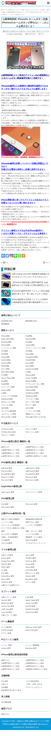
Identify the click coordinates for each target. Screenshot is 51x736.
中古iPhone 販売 (7, 429)
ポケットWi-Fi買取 (32, 402)
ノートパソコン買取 (8, 348)
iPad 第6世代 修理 (8, 474)
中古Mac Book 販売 (8, 432)
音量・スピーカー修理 (34, 531)
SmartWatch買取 (32, 387)
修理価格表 (5, 324)
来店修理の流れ (7, 321)
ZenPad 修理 (30, 606)
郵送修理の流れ (31, 321)
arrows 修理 (30, 564)
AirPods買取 (5, 345)
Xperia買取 (30, 354)
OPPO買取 (5, 366)
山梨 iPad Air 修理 (32, 471)
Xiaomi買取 (30, 366)
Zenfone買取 (6, 363)
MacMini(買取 (6, 342)
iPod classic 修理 (7, 507)
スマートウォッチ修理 (34, 492)
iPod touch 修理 (31, 504)
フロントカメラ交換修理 (10, 525)
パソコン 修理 (6, 645)
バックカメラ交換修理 (34, 525)
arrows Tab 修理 (32, 603)
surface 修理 (6, 648)
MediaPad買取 (31, 381)
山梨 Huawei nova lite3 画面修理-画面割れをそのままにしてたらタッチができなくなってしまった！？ (30, 277)
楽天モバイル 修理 (32, 573)
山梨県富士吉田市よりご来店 (36, 456)
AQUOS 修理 (6, 564)
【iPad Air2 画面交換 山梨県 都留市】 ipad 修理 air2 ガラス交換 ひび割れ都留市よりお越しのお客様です (30, 285)
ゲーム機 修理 (6, 627)
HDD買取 (4, 354)
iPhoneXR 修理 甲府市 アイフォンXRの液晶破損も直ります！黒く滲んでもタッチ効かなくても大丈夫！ (30, 294)
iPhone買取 (5, 336)
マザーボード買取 (32, 399)
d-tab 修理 (29, 597)
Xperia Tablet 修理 (32, 600)
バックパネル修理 (32, 534)
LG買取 (28, 372)
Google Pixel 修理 (7, 561)
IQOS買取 (5, 408)
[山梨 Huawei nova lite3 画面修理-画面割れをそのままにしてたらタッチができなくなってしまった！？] (6, 276)
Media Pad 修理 (7, 603)
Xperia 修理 (30, 555)
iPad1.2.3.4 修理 (7, 477)
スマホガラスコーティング (35, 543)
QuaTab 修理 (6, 600)
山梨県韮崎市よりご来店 (10, 453)
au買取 (3, 393)
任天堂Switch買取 (32, 393)
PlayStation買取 (31, 396)
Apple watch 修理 (7, 492)
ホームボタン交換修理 (9, 534)
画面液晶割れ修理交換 (34, 519)
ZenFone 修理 (31, 561)
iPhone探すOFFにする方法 (36, 417)
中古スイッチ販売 (7, 435)
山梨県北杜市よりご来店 (35, 453)
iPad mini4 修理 (31, 477)
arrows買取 (30, 363)
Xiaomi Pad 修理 (32, 612)
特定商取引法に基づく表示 (11, 690)
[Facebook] (3, 256)
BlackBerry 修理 (31, 579)
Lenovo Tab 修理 (7, 606)
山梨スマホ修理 (7, 555)
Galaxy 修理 (5, 558)
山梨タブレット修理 (8, 597)
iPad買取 (29, 336)
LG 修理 (4, 570)
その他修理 (5, 540)
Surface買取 (30, 345)
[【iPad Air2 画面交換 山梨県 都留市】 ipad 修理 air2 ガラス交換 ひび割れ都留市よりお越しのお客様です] (6, 284)
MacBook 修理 (31, 648)
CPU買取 (4, 351)
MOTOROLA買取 (7, 372)
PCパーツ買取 (31, 405)
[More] (23, 256)
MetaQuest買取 (7, 399)
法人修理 (4, 681)
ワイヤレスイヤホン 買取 (35, 384)
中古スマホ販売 (31, 429)
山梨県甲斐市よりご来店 (10, 450)
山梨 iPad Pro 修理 (32, 468)
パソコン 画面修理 (32, 645)
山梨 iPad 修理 (6, 468)
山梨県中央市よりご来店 (10, 456)
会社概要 (4, 687)
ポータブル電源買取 (8, 411)
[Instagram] (11, 256)
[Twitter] (7, 256)
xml (37, 727)
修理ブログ (15, 31)
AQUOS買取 (5, 360)
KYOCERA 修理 (31, 570)
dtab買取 (4, 381)
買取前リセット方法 (33, 414)
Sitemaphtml (31, 727)
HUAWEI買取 (30, 360)
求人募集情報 (6, 702)
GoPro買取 (30, 408)
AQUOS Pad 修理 (32, 609)
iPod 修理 (4, 504)
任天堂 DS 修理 (7, 630)
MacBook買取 (31, 339)
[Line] (15, 256)
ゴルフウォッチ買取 (8, 414)
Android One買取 (32, 369)
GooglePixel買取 (32, 357)
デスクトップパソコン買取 (35, 348)
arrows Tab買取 (31, 378)
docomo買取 (6, 390)
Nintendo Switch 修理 (33, 627)
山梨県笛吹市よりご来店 (35, 450)
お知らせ (8, 31)
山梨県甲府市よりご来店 (35, 447)
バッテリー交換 (7, 522)
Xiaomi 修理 (30, 567)
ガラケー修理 (30, 582)
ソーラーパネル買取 (33, 411)
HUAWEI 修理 (31, 558)
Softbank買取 (30, 390)
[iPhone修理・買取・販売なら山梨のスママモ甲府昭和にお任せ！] (19, 3)
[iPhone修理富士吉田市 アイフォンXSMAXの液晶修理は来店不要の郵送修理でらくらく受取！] (6, 301)
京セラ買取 (5, 369)
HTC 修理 (4, 573)
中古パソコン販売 (32, 432)
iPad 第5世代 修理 (32, 474)
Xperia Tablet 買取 (8, 378)
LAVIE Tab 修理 (7, 609)
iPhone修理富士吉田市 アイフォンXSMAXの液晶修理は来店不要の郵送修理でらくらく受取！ (30, 302)
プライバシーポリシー (34, 687)
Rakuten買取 (30, 375)
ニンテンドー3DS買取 (9, 396)
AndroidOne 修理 (7, 576)
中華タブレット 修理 (9, 615)
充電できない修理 (32, 522)
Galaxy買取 (5, 357)
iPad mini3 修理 (7, 480)
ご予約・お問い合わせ (34, 684)
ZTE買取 (4, 375)
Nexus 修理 (5, 579)
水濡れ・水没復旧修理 (9, 537)
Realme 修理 (30, 576)
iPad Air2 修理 (6, 471)
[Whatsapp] (19, 256)
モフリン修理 (6, 633)
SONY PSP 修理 (32, 630)
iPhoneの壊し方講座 (8, 417)
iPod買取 (29, 342)
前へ (5, 262)
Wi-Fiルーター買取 (8, 402)
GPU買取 (29, 351)
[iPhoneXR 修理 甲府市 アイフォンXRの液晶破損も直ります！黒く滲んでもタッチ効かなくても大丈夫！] (6, 293)
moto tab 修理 (6, 612)
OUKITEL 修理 (6, 582)
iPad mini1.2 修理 (32, 480)
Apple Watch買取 (7, 339)
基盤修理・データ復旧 (34, 537)
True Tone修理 (6, 543)
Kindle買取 (5, 384)
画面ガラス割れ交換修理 (10, 519)
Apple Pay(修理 (31, 540)
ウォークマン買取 (7, 387)
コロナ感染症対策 (32, 681)
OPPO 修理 (5, 567)
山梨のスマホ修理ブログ (10, 585)
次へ (45, 262)
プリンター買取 (7, 405)
